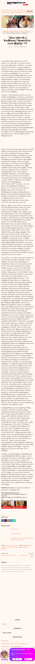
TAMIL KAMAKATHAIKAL (15, 547)
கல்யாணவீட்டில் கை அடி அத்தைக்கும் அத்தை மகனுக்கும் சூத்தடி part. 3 (22, 538)
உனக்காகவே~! (5, 640)
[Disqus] (17, 597)
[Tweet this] (5, 520)
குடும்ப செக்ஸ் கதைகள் (11, 545)
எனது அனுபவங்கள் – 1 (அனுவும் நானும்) (26, 555)
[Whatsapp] (14, 520)
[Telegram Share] (11, 520)
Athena (4, 562)
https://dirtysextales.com (14, 562)
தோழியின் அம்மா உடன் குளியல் (8, 554)
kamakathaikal (26, 545)
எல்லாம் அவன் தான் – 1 (16, 533)
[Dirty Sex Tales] (17, 4)
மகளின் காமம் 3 (15, 529)
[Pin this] (8, 520)
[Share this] (2, 520)
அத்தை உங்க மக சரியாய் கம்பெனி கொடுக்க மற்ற (14, 643)
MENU (30, 11)
